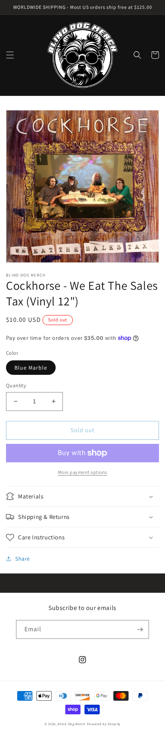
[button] (10, 55)
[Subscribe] (140, 629)
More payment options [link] (82, 472)
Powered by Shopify (104, 724)
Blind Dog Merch (72, 724)
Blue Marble (30, 367)
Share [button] (22, 558)
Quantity (16, 385)
